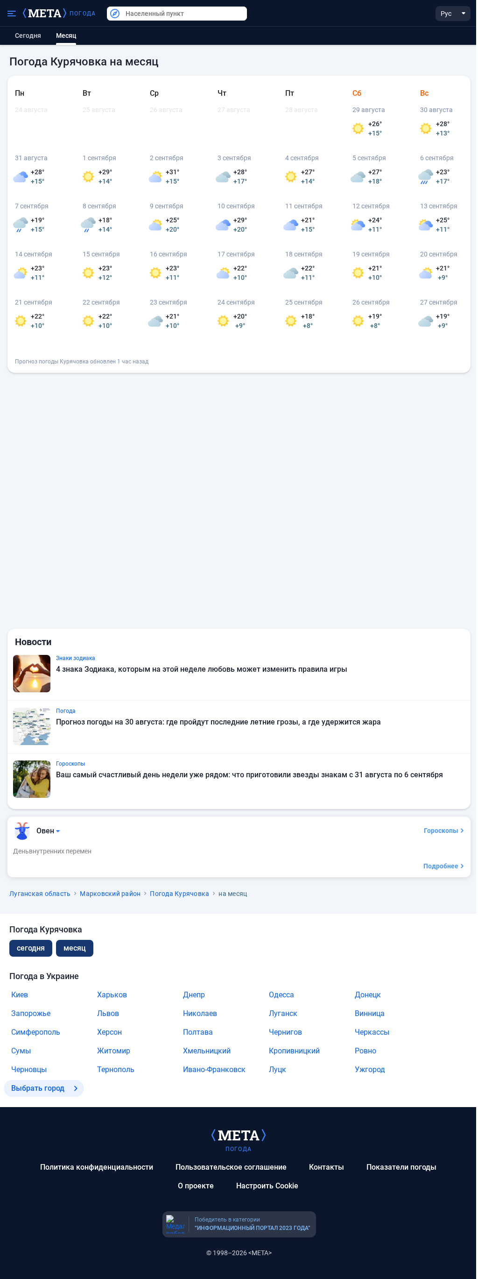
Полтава (198, 1032)
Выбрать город (37, 1088)
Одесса (281, 994)
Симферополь (35, 1032)
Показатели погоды (401, 1167)
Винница (370, 1013)
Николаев (200, 1013)
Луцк (277, 1069)
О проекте (196, 1185)
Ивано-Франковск (214, 1069)
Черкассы (372, 1032)
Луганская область (39, 893)
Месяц (74, 948)
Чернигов (285, 1032)
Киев (19, 994)
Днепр (194, 994)
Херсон (109, 1032)
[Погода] (239, 1135)
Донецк (368, 994)
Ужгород (370, 1069)
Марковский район (110, 893)
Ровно (365, 1050)
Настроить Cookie (267, 1185)
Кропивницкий (294, 1050)
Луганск (283, 1013)
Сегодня (28, 35)
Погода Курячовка (179, 893)
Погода (83, 13)
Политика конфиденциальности (96, 1167)
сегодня (31, 948)
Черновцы (29, 1069)
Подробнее (440, 866)
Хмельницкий (207, 1050)
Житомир (113, 1050)
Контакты (326, 1167)
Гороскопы (441, 830)
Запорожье (30, 1013)
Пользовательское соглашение (231, 1167)
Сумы (21, 1050)
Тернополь (115, 1069)
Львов (108, 1013)
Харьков (112, 994)
